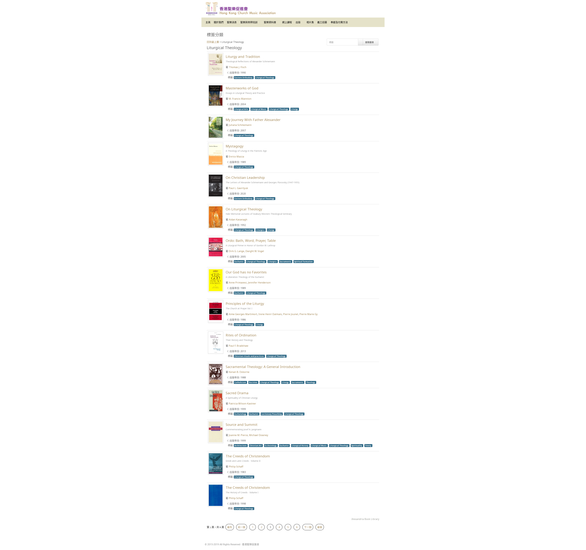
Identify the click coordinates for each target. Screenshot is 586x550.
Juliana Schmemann (240, 125)
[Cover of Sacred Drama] (215, 400)
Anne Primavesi (238, 282)
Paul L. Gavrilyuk (238, 188)
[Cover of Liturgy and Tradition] (215, 64)
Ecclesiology (271, 445)
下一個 (307, 527)
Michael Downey (258, 435)
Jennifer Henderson (259, 282)
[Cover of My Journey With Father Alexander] (215, 127)
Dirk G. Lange (236, 251)
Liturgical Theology (265, 77)
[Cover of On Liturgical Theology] (215, 216)
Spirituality (357, 445)
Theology (311, 382)
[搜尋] (360, 42)
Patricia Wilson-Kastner (242, 403)
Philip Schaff (236, 466)
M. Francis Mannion (240, 98)
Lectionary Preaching (271, 414)
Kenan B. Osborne (239, 372)
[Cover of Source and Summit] (215, 431)
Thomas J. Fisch (237, 67)
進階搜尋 (369, 42)
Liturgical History (300, 445)
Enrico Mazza (236, 156)
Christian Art (256, 445)
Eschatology (240, 414)
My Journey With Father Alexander (253, 119)
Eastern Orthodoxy (243, 77)
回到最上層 (213, 42)
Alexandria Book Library (365, 519)
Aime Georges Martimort (243, 314)
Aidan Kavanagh (238, 219)
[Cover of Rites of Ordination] (215, 342)
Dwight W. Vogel (254, 251)
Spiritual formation (303, 261)
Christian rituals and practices (249, 356)
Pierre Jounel (290, 314)
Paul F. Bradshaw (238, 345)
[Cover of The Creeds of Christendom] (215, 463)
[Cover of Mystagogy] (215, 153)
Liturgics (260, 230)
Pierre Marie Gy (308, 314)
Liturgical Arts (241, 109)
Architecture (240, 445)
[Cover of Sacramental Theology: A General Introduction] (215, 374)
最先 (229, 527)
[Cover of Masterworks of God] (215, 95)
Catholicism (240, 382)
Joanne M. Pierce (238, 435)
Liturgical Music (259, 109)
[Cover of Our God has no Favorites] (215, 280)
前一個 (241, 527)
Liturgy (294, 109)
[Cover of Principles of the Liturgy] (215, 311)
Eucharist (239, 261)
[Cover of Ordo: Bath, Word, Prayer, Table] (215, 246)
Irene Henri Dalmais (270, 314)
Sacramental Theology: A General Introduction (263, 366)
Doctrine (253, 382)
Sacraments (286, 261)
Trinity (368, 445)
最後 (319, 527)
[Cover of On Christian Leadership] (215, 185)
